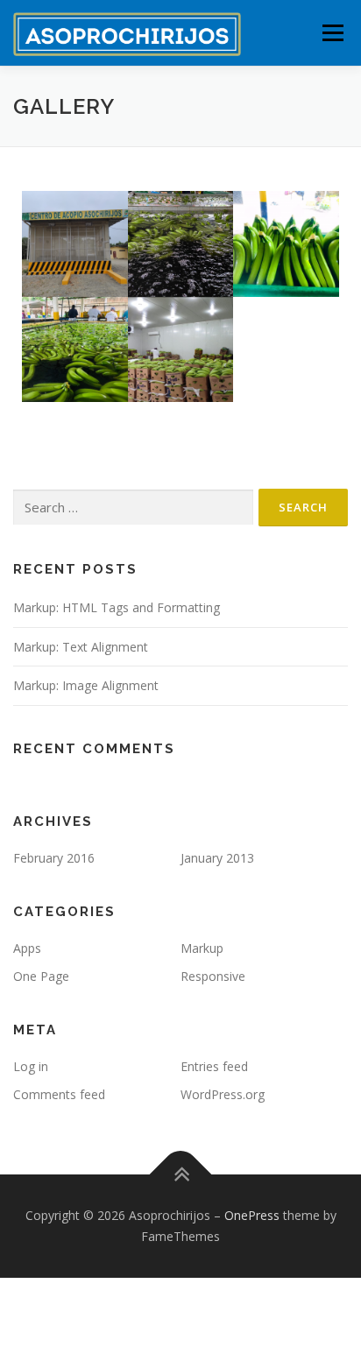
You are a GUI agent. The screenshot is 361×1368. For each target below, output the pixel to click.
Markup (201, 948)
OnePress (252, 1215)
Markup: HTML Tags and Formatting (116, 607)
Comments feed (59, 1094)
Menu (331, 32)
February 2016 (54, 858)
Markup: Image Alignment (86, 685)
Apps (27, 948)
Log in (30, 1066)
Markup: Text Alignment (80, 646)
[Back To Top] (181, 1175)
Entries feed (214, 1066)
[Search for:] (133, 507)
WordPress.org (222, 1094)
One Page (41, 976)
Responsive (212, 976)
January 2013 (217, 858)
